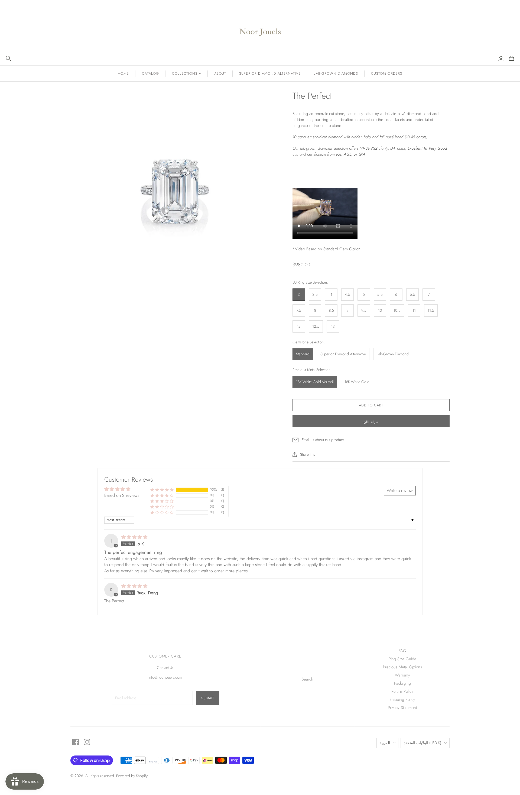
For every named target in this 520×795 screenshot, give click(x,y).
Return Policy (402, 691)
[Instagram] (87, 742)
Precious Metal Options (402, 667)
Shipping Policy (402, 699)
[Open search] (8, 58)
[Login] (501, 58)
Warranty (402, 675)
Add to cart (371, 405)
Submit (207, 698)
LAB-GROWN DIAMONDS (336, 73)
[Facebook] (75, 742)
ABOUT (220, 73)
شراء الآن (370, 422)
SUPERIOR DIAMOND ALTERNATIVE (270, 73)
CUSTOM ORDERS (386, 73)
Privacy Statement (402, 708)
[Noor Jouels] (260, 28)
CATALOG (150, 73)
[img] (134, 537)
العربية (384, 742)
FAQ (402, 651)
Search (307, 679)
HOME (123, 73)
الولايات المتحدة (422, 742)
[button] (162, 489)
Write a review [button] (400, 490)
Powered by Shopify (132, 775)
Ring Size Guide (402, 659)
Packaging (402, 683)
